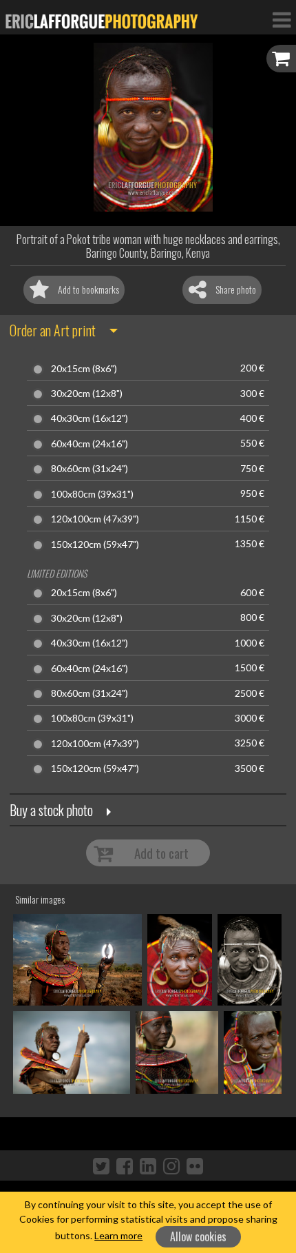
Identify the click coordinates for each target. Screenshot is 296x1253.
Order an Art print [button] (53, 330)
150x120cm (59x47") (95, 544)
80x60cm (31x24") (89, 468)
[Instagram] (171, 1165)
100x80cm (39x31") (92, 494)
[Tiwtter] (101, 1165)
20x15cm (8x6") (84, 368)
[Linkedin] (148, 1165)
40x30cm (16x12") (89, 418)
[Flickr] (195, 1165)
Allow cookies (198, 1236)
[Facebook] (124, 1165)
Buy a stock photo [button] (51, 809)
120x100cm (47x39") (95, 518)
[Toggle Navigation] (281, 19)
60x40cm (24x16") (89, 443)
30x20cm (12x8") (87, 393)
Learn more (118, 1235)
